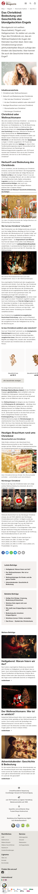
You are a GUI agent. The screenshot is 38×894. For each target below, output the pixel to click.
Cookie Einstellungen (7, 850)
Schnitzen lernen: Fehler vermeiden (18, 618)
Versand (21, 839)
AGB (2, 837)
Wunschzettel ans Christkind (14, 108)
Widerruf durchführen (7, 845)
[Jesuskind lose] (13, 363)
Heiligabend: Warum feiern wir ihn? (18, 569)
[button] (3, 552)
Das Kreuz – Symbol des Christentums (19, 621)
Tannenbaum (32, 140)
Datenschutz (5, 839)
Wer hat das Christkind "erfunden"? (17, 99)
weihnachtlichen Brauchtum (26, 244)
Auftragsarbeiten (24, 845)
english (6, 880)
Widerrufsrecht (5, 842)
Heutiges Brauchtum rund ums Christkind (18, 105)
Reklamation (22, 842)
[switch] (4, 891)
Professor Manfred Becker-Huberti (12, 390)
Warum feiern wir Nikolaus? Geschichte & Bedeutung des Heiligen (18, 191)
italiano (2, 880)
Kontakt (3, 860)
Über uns (4, 857)
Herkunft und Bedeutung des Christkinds (18, 96)
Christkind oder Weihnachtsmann (15, 93)
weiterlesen (5, 680)
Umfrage (21, 144)
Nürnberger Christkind (12, 111)
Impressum (4, 847)
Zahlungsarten (23, 837)
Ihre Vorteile (4, 863)
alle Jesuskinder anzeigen (12, 380)
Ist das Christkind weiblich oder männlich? (19, 102)
